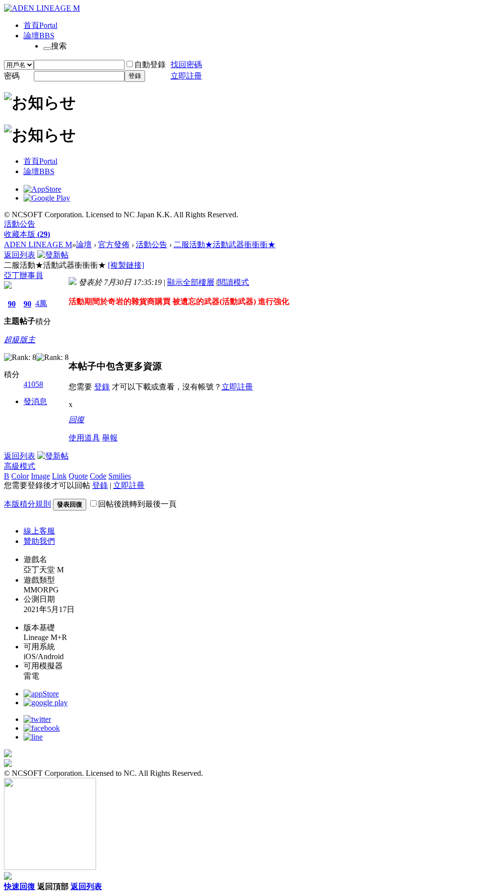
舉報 (110, 438)
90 (12, 304)
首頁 (40, 25)
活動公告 (19, 224)
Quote (78, 476)
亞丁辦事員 (23, 275)
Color (20, 476)
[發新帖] (53, 255)
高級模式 (19, 466)
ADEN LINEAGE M (38, 244)
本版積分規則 (27, 504)
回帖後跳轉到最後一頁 (137, 504)
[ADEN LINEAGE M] (42, 8)
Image (40, 476)
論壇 (39, 35)
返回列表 (19, 255)
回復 (76, 419)
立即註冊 (186, 76)
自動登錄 (150, 64)
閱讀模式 (233, 282)
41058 (33, 384)
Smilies (119, 476)
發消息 (35, 401)
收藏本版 (27, 234)
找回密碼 (186, 64)
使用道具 (84, 438)
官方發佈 (113, 244)
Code (98, 476)
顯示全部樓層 (190, 282)
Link (59, 476)
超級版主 (19, 339)
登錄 (134, 75)
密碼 (12, 76)
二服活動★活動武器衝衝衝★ (225, 244)
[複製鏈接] (126, 265)
